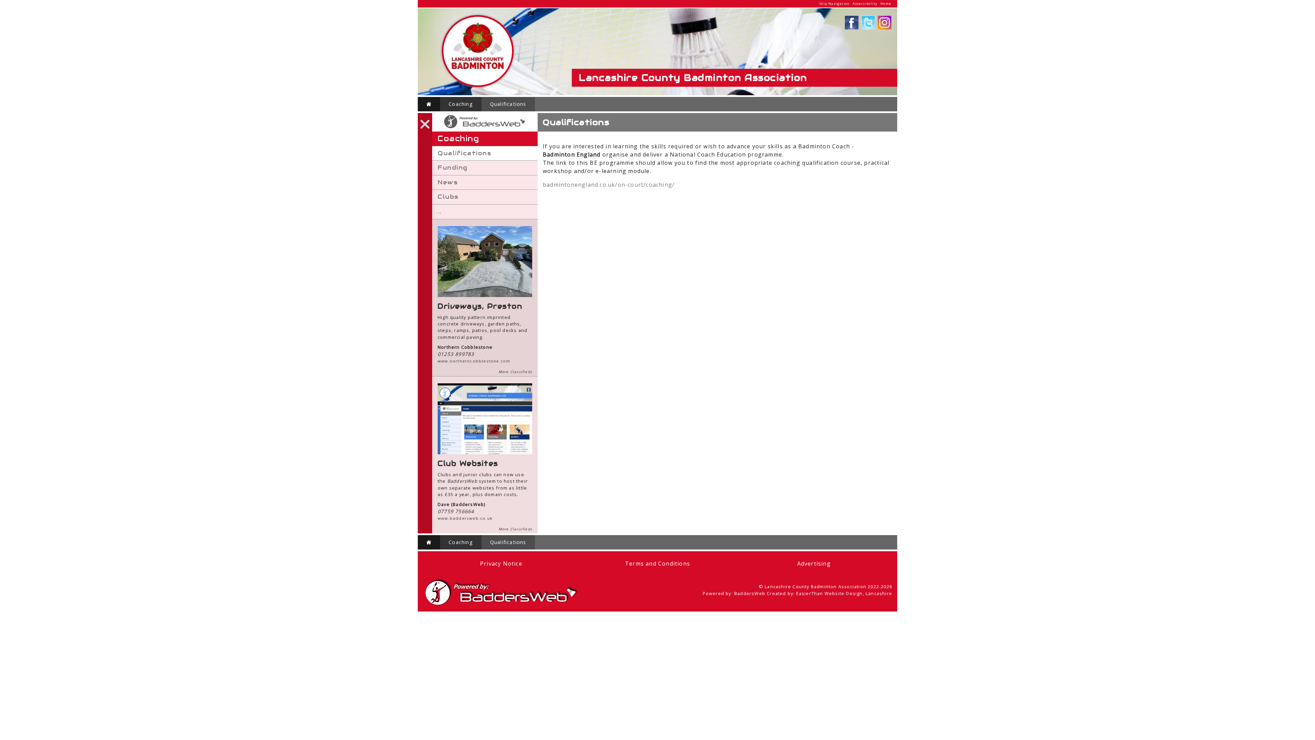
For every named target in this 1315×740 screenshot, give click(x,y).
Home (885, 3)
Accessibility (865, 3)
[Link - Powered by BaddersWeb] (485, 128)
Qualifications (508, 104)
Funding (453, 167)
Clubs (448, 196)
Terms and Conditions (657, 563)
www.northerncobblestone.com (474, 360)
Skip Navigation (834, 3)
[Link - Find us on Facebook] (852, 28)
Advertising (814, 563)
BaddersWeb (749, 593)
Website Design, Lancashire (858, 593)
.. (439, 211)
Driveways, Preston (480, 306)
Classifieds (521, 371)
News (448, 182)
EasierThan (809, 593)
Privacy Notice (501, 563)
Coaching (461, 104)
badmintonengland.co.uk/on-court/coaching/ (609, 184)
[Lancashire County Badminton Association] (478, 85)
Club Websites (468, 463)
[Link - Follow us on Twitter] (868, 28)
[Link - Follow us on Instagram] (884, 28)
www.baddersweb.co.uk (465, 518)
